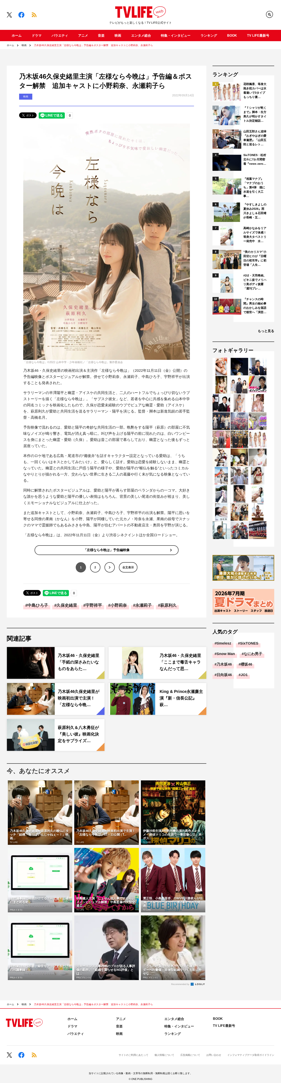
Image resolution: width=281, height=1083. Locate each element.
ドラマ (37, 35)
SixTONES (249, 643)
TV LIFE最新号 (258, 35)
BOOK (232, 35)
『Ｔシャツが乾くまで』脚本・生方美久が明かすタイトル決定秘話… (254, 114)
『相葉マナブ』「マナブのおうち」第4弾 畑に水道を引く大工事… (254, 187)
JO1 (244, 675)
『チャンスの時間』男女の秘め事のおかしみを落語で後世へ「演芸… (254, 305)
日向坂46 (224, 675)
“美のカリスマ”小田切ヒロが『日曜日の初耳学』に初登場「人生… (254, 258)
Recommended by (180, 984)
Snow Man (226, 654)
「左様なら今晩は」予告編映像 (107, 550)
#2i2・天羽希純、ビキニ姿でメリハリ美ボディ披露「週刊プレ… (254, 282)
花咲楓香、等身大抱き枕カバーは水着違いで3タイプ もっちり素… (255, 90)
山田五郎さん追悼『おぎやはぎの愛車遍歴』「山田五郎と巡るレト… (254, 138)
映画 (118, 35)
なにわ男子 (253, 654)
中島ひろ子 (38, 605)
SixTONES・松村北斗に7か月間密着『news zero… (254, 159)
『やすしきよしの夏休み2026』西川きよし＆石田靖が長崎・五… (254, 211)
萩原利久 (168, 605)
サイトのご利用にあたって (133, 1055)
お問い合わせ (213, 1055)
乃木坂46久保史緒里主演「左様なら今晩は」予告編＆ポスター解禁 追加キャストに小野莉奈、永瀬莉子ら (93, 45)
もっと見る (266, 331)
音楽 (101, 35)
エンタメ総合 (141, 35)
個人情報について (164, 1055)
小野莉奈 (118, 605)
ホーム (17, 35)
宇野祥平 (94, 605)
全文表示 (128, 567)
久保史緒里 (67, 605)
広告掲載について (190, 1055)
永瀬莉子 (143, 605)
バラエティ (60, 35)
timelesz (224, 643)
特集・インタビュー (175, 35)
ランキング (209, 35)
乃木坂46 (224, 664)
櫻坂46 (246, 664)
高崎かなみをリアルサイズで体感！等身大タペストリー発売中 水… (254, 234)
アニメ (83, 35)
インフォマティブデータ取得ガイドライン (250, 1055)
